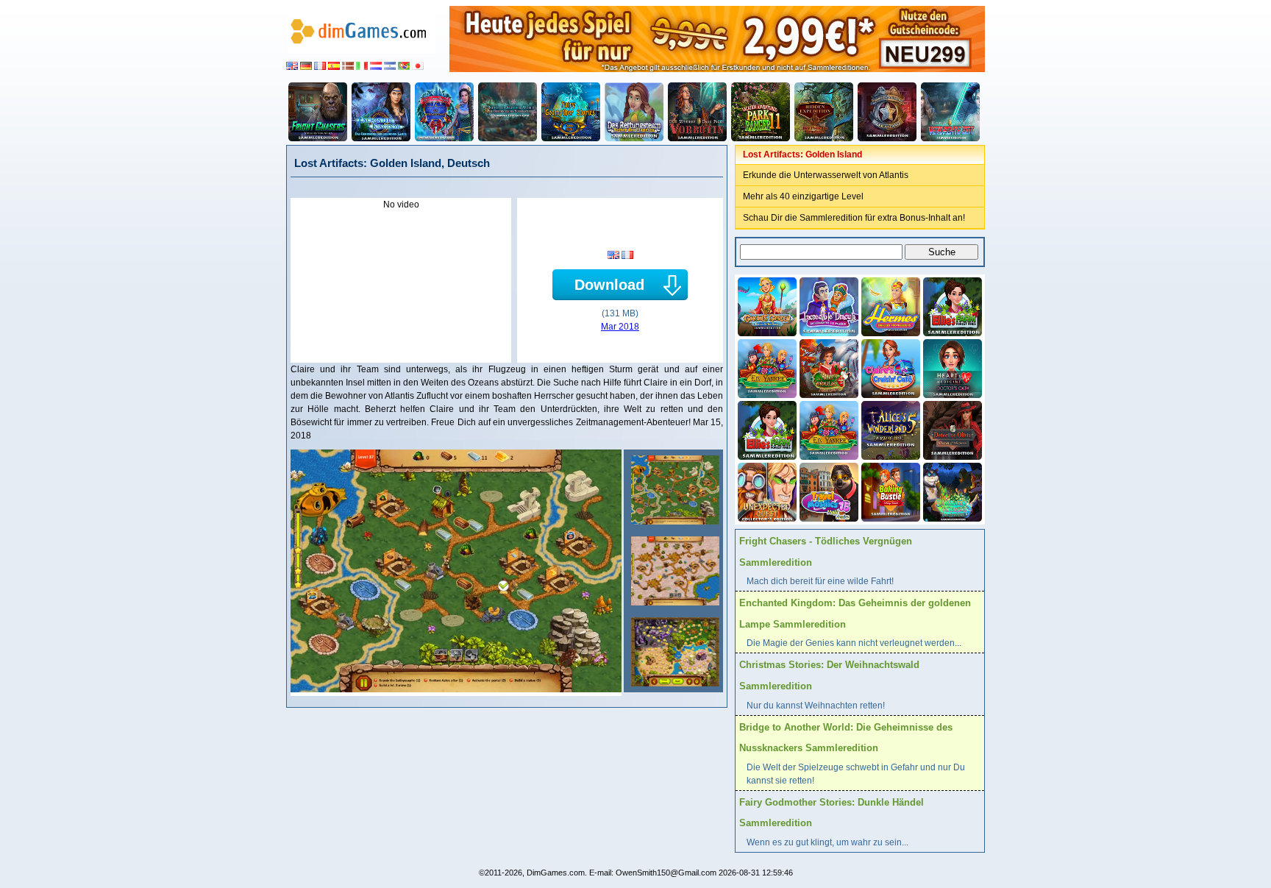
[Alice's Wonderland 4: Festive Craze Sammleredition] (827, 367)
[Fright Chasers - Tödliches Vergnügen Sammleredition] (317, 111)
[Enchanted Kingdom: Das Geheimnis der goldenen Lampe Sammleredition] (381, 111)
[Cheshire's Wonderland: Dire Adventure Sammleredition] (951, 491)
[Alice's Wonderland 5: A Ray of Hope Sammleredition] (889, 429)
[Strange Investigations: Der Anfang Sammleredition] (887, 111)
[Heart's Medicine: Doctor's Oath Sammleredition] (951, 367)
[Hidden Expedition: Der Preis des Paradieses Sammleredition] (823, 111)
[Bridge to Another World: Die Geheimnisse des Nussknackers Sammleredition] (507, 111)
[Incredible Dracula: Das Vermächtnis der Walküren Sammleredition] (827, 305)
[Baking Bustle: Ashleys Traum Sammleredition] (889, 491)
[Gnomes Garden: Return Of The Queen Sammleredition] (766, 305)
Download (609, 285)
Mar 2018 (620, 327)
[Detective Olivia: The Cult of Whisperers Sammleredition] (951, 429)
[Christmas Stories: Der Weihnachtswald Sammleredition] (444, 111)
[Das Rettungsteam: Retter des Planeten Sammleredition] (634, 111)
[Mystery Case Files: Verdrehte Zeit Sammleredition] (950, 111)
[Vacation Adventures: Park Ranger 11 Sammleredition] (760, 111)
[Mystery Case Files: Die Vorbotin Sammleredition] (697, 111)
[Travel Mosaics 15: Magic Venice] (827, 491)
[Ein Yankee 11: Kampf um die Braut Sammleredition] (766, 367)
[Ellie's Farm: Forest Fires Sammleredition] (951, 305)
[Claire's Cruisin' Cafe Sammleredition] (889, 367)
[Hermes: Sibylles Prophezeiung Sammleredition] (889, 305)
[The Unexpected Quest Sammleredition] (766, 491)
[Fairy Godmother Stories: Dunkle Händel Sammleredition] (570, 111)
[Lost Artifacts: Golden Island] (673, 490)
